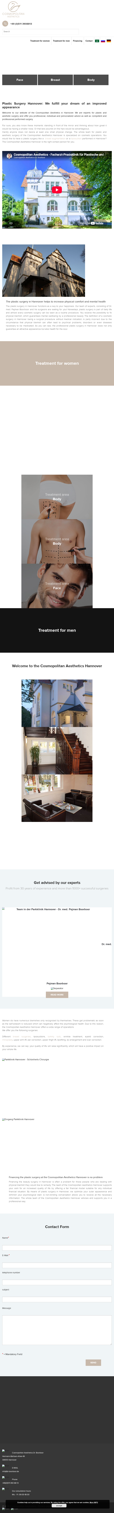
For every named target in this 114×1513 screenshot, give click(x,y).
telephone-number (11, 1272)
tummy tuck (54, 1036)
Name (5, 1237)
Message (6, 1308)
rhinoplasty (7, 1040)
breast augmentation (55, 138)
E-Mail (6, 1255)
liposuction (76, 138)
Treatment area (57, 408)
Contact (89, 41)
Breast (55, 80)
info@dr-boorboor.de (10, 1471)
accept (59, 1505)
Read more (57, 994)
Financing (77, 41)
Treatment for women (40, 41)
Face (19, 80)
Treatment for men (61, 41)
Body (91, 80)
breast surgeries (22, 1036)
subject (5, 1289)
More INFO (94, 1502)
